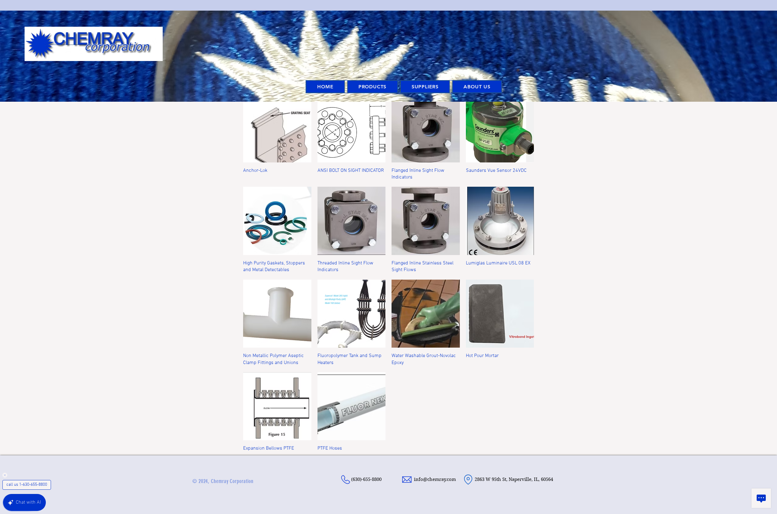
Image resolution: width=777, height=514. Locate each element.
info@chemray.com (435, 479)
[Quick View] (277, 128)
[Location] (468, 479)
